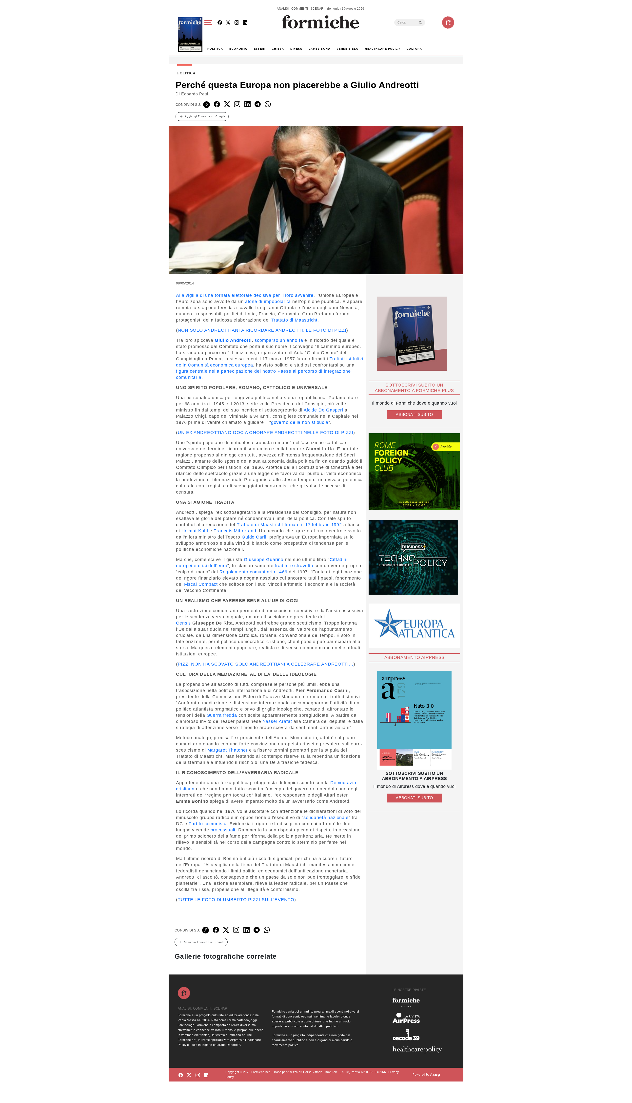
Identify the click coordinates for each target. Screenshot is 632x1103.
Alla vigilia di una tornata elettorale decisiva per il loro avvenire (245, 295)
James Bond (319, 48)
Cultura (414, 48)
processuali (223, 829)
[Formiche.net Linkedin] (245, 23)
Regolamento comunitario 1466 (253, 571)
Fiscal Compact (201, 584)
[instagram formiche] (198, 1075)
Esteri (259, 48)
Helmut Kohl (194, 530)
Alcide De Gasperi (323, 410)
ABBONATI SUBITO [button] (414, 414)
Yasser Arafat (277, 721)
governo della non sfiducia (299, 422)
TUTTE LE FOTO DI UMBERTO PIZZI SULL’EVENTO (236, 899)
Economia (238, 48)
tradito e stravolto (294, 565)
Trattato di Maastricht (294, 320)
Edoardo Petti (194, 94)
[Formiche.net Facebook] (220, 23)
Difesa (296, 48)
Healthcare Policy (382, 48)
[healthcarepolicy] (419, 1049)
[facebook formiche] (181, 1075)
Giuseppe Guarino (263, 559)
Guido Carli (254, 537)
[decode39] (419, 1034)
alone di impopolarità (268, 301)
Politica (215, 48)
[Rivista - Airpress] (419, 1018)
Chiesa (278, 48)
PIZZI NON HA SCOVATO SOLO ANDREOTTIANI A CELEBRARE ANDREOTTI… (266, 664)
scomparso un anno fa (279, 340)
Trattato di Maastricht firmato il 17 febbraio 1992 (289, 524)
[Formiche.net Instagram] (237, 23)
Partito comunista (208, 823)
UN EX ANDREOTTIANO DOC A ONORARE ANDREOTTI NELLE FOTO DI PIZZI (265, 432)
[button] (209, 34)
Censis (183, 623)
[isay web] (435, 1074)
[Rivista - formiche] (419, 1002)
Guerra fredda (222, 715)
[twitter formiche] (189, 1075)
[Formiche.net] (448, 22)
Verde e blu (347, 48)
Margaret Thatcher (227, 750)
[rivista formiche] (414, 720)
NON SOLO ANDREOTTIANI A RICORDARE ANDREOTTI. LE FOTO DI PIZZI (262, 330)
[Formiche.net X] (228, 23)
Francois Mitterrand (235, 530)
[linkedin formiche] (206, 1075)
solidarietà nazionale (326, 817)
